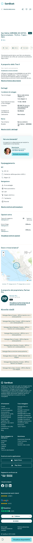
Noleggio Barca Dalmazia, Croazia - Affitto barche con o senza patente (16, 328)
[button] (3, 252)
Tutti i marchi (22, 426)
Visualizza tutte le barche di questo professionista (20, 303)
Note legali (4, 527)
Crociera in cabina (23, 423)
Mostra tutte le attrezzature (12, 207)
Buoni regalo (4, 419)
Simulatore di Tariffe (7, 414)
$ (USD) (16, 521)
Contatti (20, 443)
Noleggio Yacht (22, 412)
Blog (2, 430)
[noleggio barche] (7, 3)
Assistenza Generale (24, 439)
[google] (5, 500)
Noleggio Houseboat (24, 419)
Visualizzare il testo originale (9, 70)
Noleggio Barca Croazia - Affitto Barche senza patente (16, 340)
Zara (3, 40)
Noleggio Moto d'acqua (25, 417)
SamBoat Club (5, 421)
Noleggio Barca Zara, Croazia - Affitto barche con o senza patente (16, 322)
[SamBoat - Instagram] (6, 485)
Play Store (17, 465)
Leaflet (30, 280)
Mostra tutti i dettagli (9, 129)
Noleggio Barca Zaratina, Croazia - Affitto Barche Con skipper (16, 362)
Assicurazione (5, 412)
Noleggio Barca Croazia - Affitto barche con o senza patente (16, 316)
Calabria (3, 446)
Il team (3, 406)
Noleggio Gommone (23, 410)
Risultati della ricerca (9, 9)
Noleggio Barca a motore (23, 407)
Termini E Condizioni (6, 528)
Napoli (3, 448)
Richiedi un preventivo (20, 154)
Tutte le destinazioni (7, 450)
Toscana (3, 444)
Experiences (5, 428)
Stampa (3, 424)
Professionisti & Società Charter (6, 416)
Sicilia (2, 442)
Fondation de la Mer (7, 426)
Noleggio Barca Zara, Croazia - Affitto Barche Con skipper (16, 368)
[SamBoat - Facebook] (2, 485)
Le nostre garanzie (6, 410)
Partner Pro (13, 296)
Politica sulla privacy (23, 527)
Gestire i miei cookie (24, 445)
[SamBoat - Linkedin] (10, 485)
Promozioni (21, 424)
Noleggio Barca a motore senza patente (15, 351)
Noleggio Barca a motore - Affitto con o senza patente (16, 334)
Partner (20, 528)
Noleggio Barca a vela (24, 413)
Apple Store (18, 460)
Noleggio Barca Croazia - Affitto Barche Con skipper (16, 356)
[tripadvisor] (6, 508)
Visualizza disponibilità (21, 539)
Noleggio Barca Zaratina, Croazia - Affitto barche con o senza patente (16, 346)
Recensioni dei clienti (7, 423)
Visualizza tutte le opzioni (10, 236)
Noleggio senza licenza (24, 421)
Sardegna (4, 441)
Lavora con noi (5, 408)
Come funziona (22, 441)
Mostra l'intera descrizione (11, 81)
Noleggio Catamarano (24, 415)
